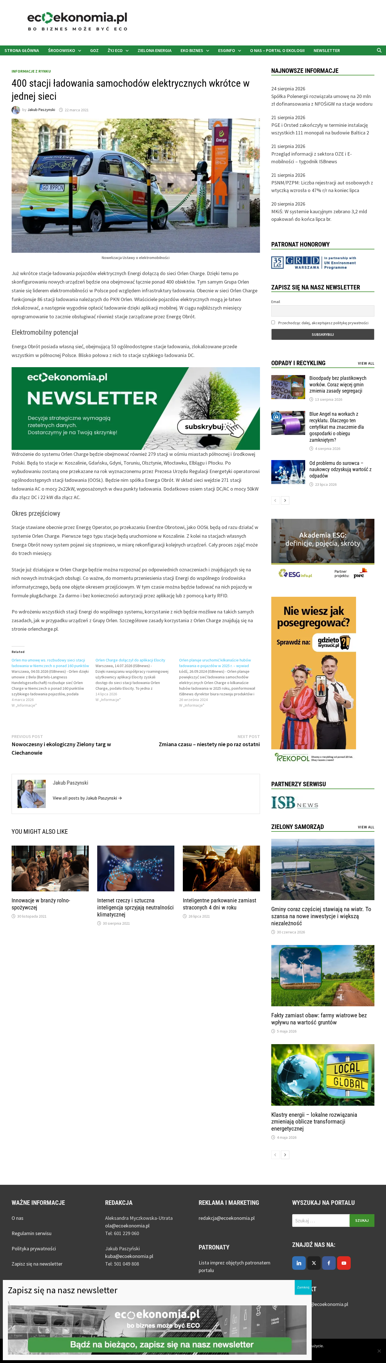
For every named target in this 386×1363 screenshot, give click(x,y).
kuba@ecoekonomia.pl (129, 1256)
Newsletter (327, 50)
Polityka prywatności (34, 1248)
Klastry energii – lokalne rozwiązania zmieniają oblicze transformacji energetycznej (314, 1121)
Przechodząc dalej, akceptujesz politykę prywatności (322, 322)
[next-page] (285, 500)
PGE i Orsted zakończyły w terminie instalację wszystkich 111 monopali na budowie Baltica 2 (320, 129)
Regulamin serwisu (31, 1233)
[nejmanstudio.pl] (193, 22)
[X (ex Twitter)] (314, 1263)
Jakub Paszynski (41, 109)
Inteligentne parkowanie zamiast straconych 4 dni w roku (219, 904)
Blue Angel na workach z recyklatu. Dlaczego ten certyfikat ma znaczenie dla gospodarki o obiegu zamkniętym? (336, 427)
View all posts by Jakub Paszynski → (87, 798)
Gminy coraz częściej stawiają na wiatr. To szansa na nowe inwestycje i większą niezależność (321, 916)
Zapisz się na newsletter (37, 1263)
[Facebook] (329, 1263)
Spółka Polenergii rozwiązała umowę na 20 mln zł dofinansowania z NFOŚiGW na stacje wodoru (321, 100)
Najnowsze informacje (305, 70)
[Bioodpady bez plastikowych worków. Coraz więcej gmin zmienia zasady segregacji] (288, 379)
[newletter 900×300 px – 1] (136, 408)
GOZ (94, 50)
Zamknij (303, 1287)
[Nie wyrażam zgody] (379, 1351)
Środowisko (61, 50)
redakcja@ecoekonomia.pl (227, 1218)
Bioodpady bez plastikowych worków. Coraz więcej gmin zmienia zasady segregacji (338, 384)
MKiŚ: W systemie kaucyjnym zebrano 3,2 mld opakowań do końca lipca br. (319, 215)
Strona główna (22, 50)
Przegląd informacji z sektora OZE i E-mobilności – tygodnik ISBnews (311, 158)
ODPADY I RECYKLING (298, 363)
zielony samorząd (297, 826)
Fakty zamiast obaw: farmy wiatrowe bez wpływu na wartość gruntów (319, 1019)
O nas (17, 1218)
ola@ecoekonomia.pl (127, 1225)
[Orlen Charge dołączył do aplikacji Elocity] (137, 679)
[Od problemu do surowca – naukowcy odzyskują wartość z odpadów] (288, 464)
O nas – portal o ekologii (277, 50)
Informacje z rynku (31, 71)
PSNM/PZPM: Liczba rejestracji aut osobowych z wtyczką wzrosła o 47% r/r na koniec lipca (322, 186)
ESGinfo (226, 50)
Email (275, 301)
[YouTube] (344, 1263)
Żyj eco (115, 50)
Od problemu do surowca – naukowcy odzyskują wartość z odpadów (340, 469)
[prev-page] (275, 500)
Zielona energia (155, 50)
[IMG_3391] (313, 681)
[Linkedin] (299, 1263)
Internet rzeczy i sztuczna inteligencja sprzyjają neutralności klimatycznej (135, 907)
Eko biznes (192, 50)
